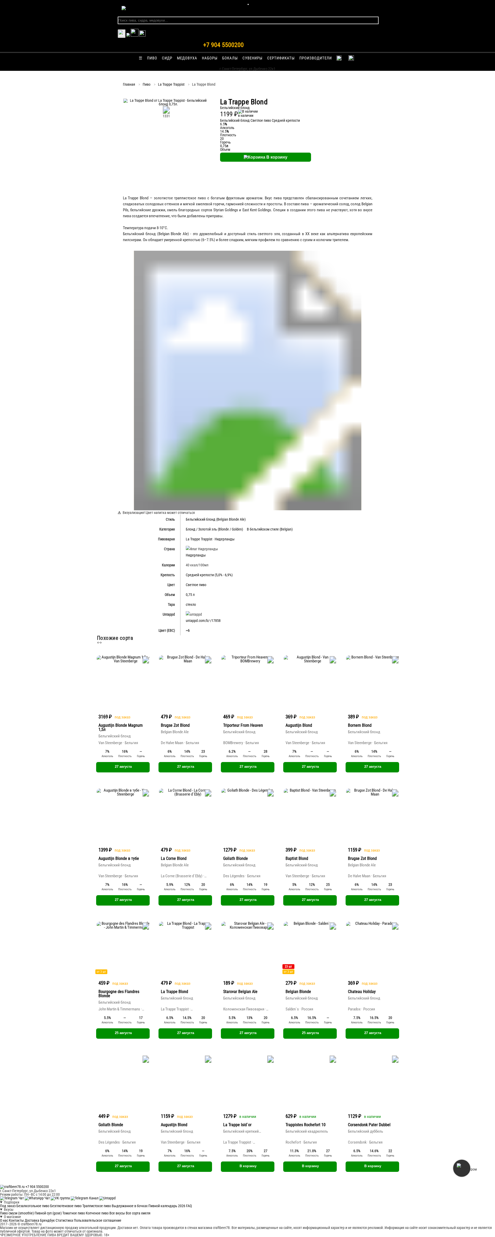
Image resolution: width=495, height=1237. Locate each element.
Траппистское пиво (96, 1206)
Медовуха (187, 58)
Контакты (16, 1220)
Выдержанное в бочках (130, 1206)
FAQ (189, 1206)
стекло (191, 604)
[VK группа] (61, 1198)
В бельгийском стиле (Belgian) (270, 529)
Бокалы (230, 58)
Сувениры (252, 58)
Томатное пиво (73, 1213)
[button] (166, 104)
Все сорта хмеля (138, 1213)
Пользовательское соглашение (97, 1220)
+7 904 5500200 (223, 45)
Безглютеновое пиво (66, 1206)
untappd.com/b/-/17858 (203, 620)
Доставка (32, 1220)
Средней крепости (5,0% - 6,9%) (209, 575)
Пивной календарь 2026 (166, 1206)
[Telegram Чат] (12, 1198)
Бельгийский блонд (235, 120)
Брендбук (47, 1220)
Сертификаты (281, 58)
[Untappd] (107, 1198)
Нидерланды (225, 539)
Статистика (64, 1220)
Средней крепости (286, 120)
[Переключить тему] (122, 33)
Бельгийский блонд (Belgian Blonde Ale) (216, 519)
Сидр (167, 58)
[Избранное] (128, 35)
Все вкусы (117, 1213)
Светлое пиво (260, 120)
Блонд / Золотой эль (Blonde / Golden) (214, 529)
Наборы (209, 58)
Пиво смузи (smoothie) (17, 1213)
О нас (4, 1220)
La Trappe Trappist (171, 84)
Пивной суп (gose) (48, 1213)
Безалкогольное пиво (32, 1206)
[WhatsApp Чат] (38, 1198)
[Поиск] (142, 35)
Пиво (152, 58)
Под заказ (8, 1206)
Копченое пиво (97, 1213)
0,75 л (190, 595)
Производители (315, 58)
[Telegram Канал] (85, 1198)
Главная (129, 84)
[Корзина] (134, 35)
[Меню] (248, 4)
